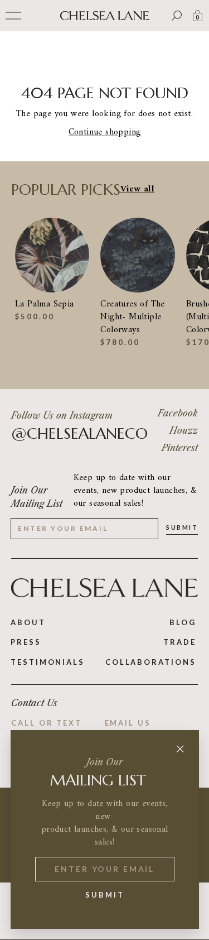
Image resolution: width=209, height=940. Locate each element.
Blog (182, 622)
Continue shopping (105, 132)
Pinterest (180, 447)
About (28, 622)
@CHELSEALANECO (79, 434)
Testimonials (48, 662)
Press (26, 641)
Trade (179, 641)
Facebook (178, 413)
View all (137, 189)
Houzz (183, 430)
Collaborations (150, 662)
